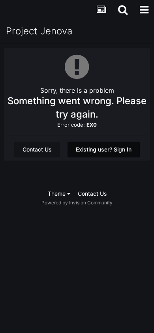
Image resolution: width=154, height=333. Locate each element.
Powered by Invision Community (77, 203)
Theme (57, 193)
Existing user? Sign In (103, 149)
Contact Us (37, 149)
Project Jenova (39, 31)
